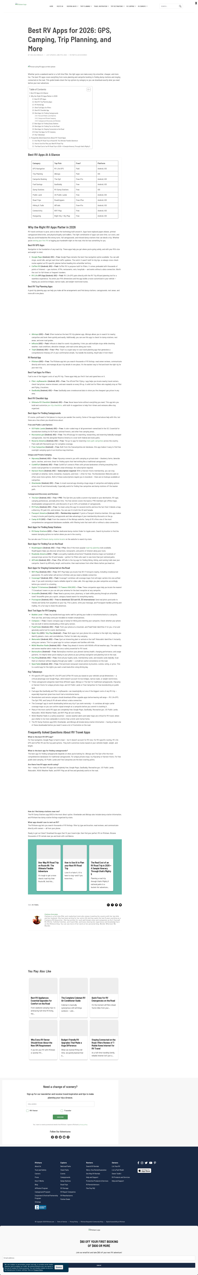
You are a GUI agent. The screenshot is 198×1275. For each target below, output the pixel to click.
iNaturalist (36, 639)
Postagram (36, 599)
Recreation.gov (38, 434)
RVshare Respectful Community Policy (92, 1222)
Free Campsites (38, 447)
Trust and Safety (40, 1170)
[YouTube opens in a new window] (64, 1137)
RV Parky (35, 507)
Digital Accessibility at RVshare (115, 1222)
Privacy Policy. (38, 1270)
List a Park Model (118, 1170)
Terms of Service (62, 1222)
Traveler (67, 1111)
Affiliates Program (41, 1188)
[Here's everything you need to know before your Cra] (176, 1111)
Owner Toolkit (116, 1173)
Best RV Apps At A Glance (39, 93)
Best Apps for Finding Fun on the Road (47, 126)
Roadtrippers (37, 547)
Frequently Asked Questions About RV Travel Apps (48, 138)
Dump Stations (65, 1181)
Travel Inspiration (100, 6)
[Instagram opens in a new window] (56, 1137)
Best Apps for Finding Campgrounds (46, 113)
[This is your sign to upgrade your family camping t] (137, 1089)
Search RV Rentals (92, 1166)
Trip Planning (85, 6)
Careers (37, 1173)
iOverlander (36, 483)
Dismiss (59, 1267)
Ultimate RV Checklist (41, 402)
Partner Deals (65, 1199)
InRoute (35, 343)
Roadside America (39, 554)
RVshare (35, 361)
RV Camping (130, 6)
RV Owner (34, 1111)
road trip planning (92, 547)
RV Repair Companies (68, 1192)
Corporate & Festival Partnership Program (46, 1196)
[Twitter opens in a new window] (60, 1137)
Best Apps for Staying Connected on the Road (49, 129)
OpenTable (36, 664)
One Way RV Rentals (93, 1173)
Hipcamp (35, 458)
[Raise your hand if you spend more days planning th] (137, 1107)
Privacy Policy (74, 1222)
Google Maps (37, 257)
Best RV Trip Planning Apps (43, 102)
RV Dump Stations (39, 531)
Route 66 (60, 6)
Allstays (35, 334)
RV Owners (142, 6)
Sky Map (49, 633)
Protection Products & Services (97, 1181)
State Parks (64, 1170)
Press (37, 1177)
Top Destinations (117, 6)
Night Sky (36, 633)
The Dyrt (35, 497)
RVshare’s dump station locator (53, 539)
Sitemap (38, 1202)
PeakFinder (36, 627)
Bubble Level (37, 614)
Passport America (39, 513)
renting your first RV (40, 240)
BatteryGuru (37, 651)
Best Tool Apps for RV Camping (45, 132)
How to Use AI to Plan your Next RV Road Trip (49, 143)
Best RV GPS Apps (40, 99)
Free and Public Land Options (47, 116)
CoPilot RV (36, 266)
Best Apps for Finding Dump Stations (46, 123)
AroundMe (36, 593)
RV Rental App (39, 105)
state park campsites (94, 440)
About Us (38, 1166)
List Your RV (116, 1166)
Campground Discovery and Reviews (49, 121)
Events (62, 1173)
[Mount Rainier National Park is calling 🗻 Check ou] (176, 1092)
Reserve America (39, 440)
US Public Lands (38, 428)
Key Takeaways (40, 135)
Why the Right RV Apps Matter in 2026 (44, 96)
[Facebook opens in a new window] (52, 1137)
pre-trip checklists (55, 405)
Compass (36, 620)
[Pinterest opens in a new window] (68, 1137)
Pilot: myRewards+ (39, 381)
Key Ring (35, 657)
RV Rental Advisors (92, 1184)
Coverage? (36, 578)
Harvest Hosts (38, 470)
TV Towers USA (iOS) (66, 587)
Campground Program (42, 1192)
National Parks (65, 1166)
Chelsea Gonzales (51, 914)
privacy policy (83, 1124)
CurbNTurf (36, 464)
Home (51, 6)
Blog (36, 1184)
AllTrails (35, 560)
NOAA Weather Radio (40, 645)
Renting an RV (72, 6)
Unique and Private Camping (47, 118)
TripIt (34, 349)
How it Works (39, 1181)
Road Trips (64, 1184)
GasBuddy (36, 390)
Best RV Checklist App (42, 110)
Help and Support (92, 1177)
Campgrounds (65, 1177)
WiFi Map (35, 571)
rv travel (35, 905)
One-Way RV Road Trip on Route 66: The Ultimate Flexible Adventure (56, 141)
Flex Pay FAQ (90, 1188)
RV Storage (64, 1188)
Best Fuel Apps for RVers (43, 107)
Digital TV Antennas (40, 587)
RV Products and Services (121, 1177)
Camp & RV (36, 519)
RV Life (35, 275)
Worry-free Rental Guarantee (96, 1170)
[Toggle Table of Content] (87, 89)
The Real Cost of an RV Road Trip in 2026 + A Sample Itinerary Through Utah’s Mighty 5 (62, 146)
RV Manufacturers (66, 1195)
